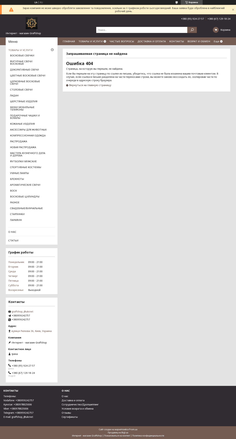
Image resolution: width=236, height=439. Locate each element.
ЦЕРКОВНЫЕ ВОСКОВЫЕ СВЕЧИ (25, 82)
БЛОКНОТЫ (17, 179)
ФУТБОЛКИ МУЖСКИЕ (23, 161)
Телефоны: (9, 396)
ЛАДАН (14, 95)
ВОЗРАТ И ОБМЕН (198, 41)
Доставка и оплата (73, 400)
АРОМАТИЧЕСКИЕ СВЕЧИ (25, 185)
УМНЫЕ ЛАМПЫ (19, 173)
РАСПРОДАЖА (18, 141)
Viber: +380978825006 (15, 408)
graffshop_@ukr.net (22, 311)
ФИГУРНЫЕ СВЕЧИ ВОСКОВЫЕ (21, 62)
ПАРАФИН (16, 220)
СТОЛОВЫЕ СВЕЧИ (21, 89)
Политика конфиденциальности (148, 435)
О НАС (12, 231)
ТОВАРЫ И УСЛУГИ (90, 41)
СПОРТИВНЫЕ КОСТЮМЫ (25, 167)
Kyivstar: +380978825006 (17, 404)
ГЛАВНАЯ (69, 41)
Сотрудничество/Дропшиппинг (80, 404)
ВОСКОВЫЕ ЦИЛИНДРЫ (24, 196)
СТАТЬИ (13, 240)
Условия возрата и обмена (77, 408)
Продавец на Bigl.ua (118, 432)
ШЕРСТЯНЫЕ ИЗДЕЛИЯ (23, 101)
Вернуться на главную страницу (90, 85)
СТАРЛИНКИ (17, 214)
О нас (65, 396)
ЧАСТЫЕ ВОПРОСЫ (122, 41)
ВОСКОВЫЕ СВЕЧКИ (22, 55)
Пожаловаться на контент (117, 435)
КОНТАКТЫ (176, 41)
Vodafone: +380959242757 (18, 400)
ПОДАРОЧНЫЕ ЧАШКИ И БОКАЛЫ (25, 116)
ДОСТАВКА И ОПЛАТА (152, 41)
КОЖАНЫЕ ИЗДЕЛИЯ (22, 124)
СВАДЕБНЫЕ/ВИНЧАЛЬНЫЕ (26, 208)
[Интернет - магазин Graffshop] (31, 23)
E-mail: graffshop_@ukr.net (18, 416)
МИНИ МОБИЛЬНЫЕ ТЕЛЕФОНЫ (22, 108)
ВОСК (13, 190)
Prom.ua (133, 429)
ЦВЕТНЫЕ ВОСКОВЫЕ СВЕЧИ (27, 75)
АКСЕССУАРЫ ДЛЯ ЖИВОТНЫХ (28, 129)
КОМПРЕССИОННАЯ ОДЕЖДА (28, 135)
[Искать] (192, 30)
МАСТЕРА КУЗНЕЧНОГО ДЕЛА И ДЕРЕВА (27, 154)
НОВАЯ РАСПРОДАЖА (23, 147)
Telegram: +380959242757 (18, 412)
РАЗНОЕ (14, 202)
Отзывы (66, 412)
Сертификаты (70, 416)
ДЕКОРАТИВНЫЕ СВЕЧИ (24, 69)
